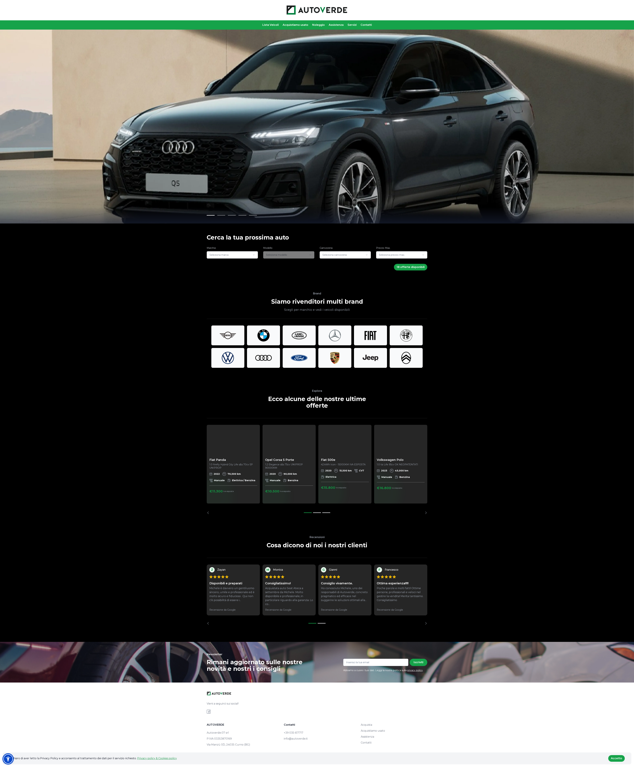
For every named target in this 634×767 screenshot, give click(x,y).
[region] (317, 469)
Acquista (366, 724)
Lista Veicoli (270, 24)
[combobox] (232, 255)
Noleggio (318, 24)
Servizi (352, 24)
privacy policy (415, 670)
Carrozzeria (326, 247)
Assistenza (336, 24)
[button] (8, 759)
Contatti (366, 24)
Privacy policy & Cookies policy (157, 758)
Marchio (211, 247)
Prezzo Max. (383, 247)
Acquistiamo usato (295, 24)
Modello (267, 247)
